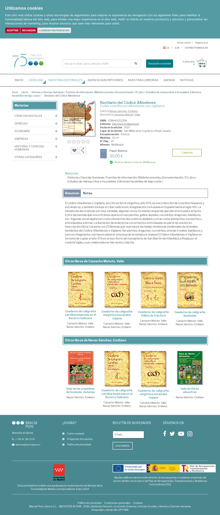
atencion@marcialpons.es (28, 444)
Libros (24, 92)
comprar (187, 152)
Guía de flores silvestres (190, 390)
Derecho (21, 123)
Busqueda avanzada (159, 63)
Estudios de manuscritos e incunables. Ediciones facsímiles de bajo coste (114, 181)
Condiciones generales (117, 502)
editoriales (65, 80)
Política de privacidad (79, 444)
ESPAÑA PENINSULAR (196, 47)
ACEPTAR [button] (12, 30)
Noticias (187, 80)
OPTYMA (123, 509)
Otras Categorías (28, 157)
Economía (22, 131)
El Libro (139, 92)
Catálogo (36, 80)
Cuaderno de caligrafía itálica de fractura (153, 313)
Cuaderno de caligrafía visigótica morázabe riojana (116, 315)
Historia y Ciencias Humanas (47, 92)
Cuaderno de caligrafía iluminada (189, 314)
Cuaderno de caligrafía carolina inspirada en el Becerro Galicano (80, 315)
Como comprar (75, 433)
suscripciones (105, 80)
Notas (87, 193)
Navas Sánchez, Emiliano (124, 111)
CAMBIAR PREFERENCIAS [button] (54, 30)
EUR (177, 47)
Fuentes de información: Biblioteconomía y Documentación (100, 92)
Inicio (20, 80)
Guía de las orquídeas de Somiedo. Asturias (80, 390)
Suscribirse (123, 445)
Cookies (138, 502)
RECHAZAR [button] (28, 30)
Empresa (21, 139)
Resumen (72, 193)
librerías (143, 80)
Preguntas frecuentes (80, 439)
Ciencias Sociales (28, 115)
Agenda (169, 80)
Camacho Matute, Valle (127, 114)
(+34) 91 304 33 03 (25, 439)
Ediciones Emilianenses (125, 123)
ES (168, 47)
